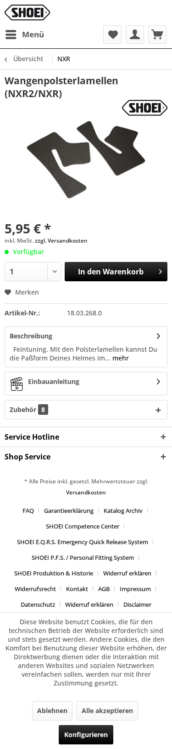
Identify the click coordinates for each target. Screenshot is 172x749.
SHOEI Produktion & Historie (53, 573)
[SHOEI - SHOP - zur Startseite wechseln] (27, 13)
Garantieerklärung (69, 510)
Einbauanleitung (53, 381)
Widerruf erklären (127, 573)
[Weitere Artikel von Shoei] (144, 108)
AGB (104, 589)
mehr (120, 358)
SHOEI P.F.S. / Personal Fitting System (83, 557)
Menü (33, 34)
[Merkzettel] (112, 34)
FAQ (28, 510)
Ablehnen (52, 710)
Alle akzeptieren (107, 710)
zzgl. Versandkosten (61, 240)
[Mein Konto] (135, 34)
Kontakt (77, 589)
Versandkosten (86, 492)
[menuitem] (24, 34)
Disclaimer (137, 604)
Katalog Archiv (123, 510)
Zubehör (27, 409)
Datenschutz (38, 604)
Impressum (135, 589)
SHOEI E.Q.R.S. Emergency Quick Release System (82, 542)
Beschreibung (31, 335)
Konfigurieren (86, 734)
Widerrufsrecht (35, 589)
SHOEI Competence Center (82, 526)
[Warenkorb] (157, 34)
